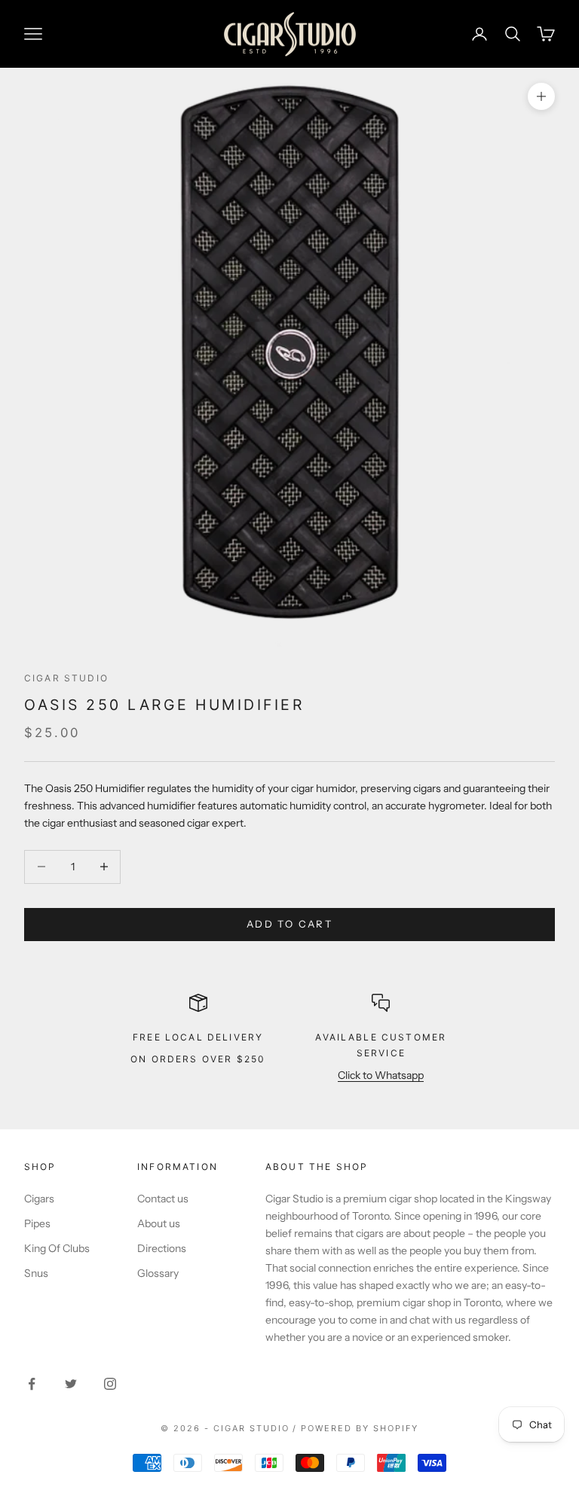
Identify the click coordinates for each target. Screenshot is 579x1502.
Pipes (37, 1223)
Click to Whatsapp (381, 1075)
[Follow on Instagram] (110, 1383)
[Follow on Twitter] (70, 1383)
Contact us (162, 1198)
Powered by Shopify (359, 1428)
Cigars (39, 1198)
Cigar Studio (66, 678)
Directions (161, 1248)
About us (158, 1223)
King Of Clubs (57, 1248)
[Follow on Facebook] (31, 1383)
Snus (36, 1273)
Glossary (158, 1273)
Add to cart (289, 924)
